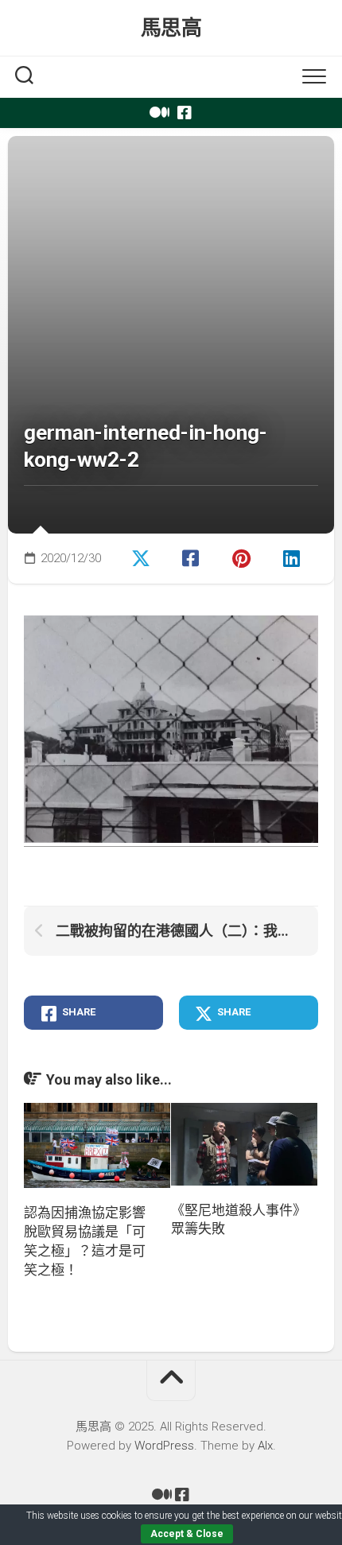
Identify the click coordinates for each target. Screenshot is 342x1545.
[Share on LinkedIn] (293, 557)
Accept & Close (186, 1533)
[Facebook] (184, 113)
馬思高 (171, 28)
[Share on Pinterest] (243, 557)
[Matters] (157, 113)
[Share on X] (142, 557)
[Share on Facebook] (192, 557)
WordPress (164, 1445)
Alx (265, 1445)
